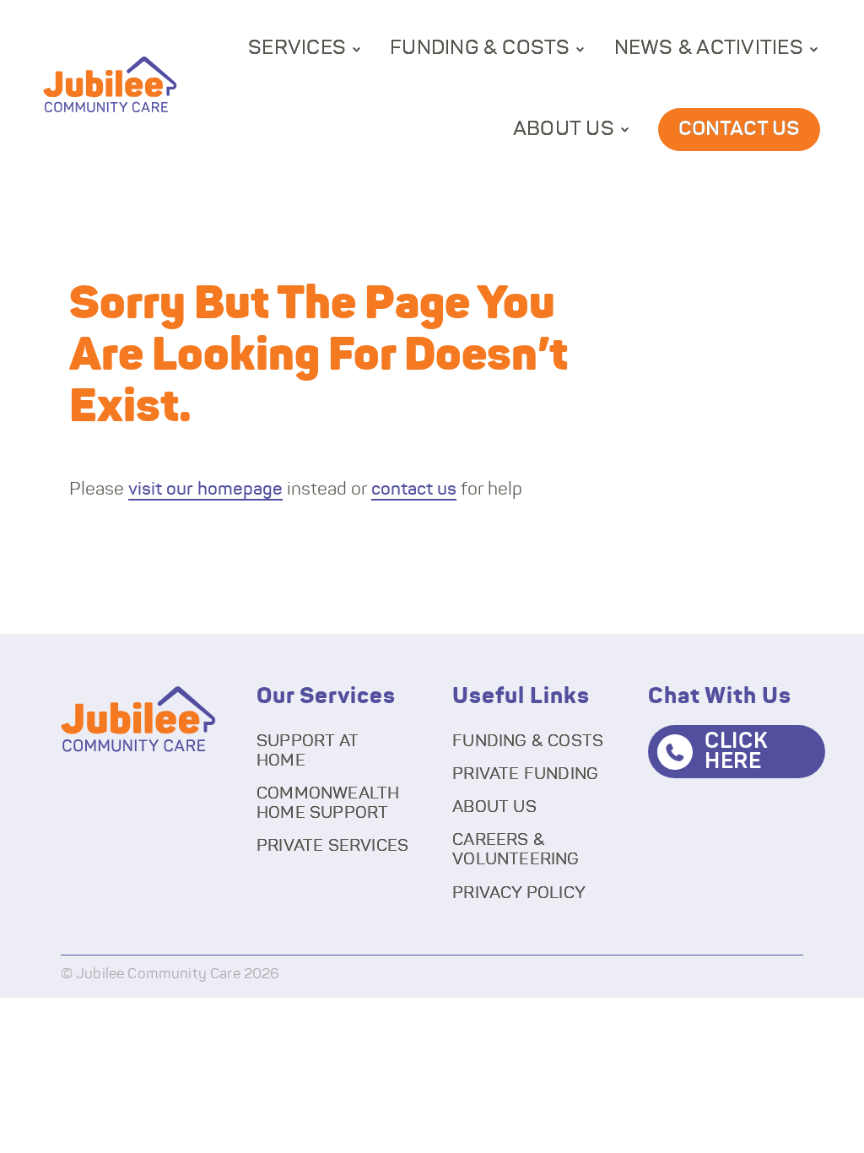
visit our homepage (205, 489)
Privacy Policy (519, 893)
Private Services (332, 845)
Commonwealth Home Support (327, 803)
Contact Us (739, 129)
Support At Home (307, 751)
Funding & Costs (480, 48)
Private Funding (525, 774)
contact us (413, 489)
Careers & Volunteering (515, 849)
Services (297, 48)
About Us (563, 129)
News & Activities (708, 48)
